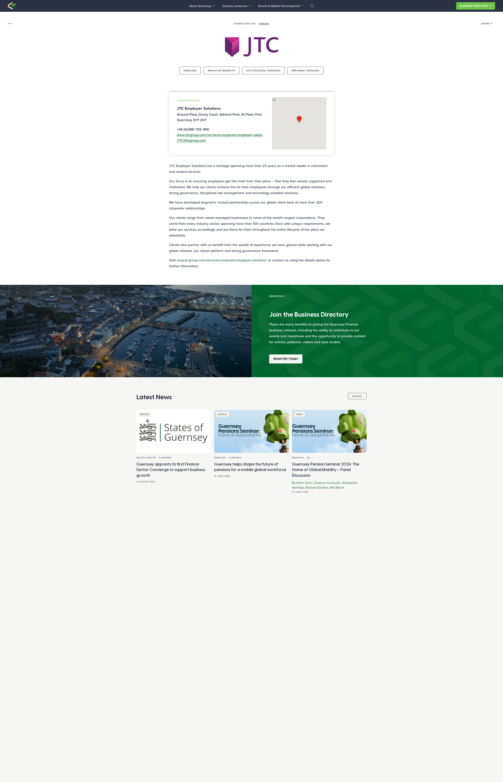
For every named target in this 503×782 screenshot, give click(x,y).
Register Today (285, 359)
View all (357, 396)
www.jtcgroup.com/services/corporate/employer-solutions (222, 134)
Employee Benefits (221, 70)
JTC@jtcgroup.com (191, 140)
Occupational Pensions (263, 70)
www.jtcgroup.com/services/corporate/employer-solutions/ (222, 260)
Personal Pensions (305, 70)
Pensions (264, 23)
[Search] (312, 6)
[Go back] (10, 24)
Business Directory (474, 6)
